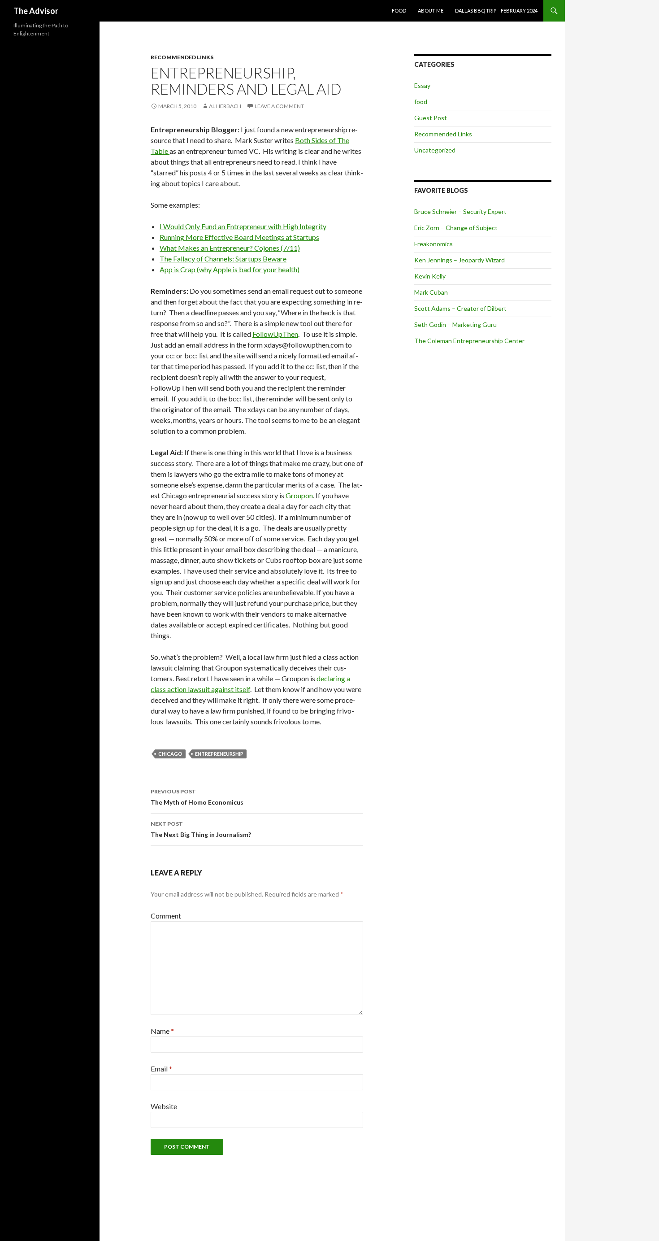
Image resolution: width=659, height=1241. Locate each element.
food (420, 101)
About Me (430, 10)
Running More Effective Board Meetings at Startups (239, 237)
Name (162, 1031)
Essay (422, 85)
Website (164, 1106)
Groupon (299, 495)
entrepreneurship (219, 754)
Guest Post (430, 118)
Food (399, 10)
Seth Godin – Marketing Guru (455, 324)
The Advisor (35, 11)
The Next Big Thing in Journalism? (201, 829)
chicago (170, 754)
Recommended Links (182, 57)
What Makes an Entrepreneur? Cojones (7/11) (230, 248)
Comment (166, 915)
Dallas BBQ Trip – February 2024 (496, 10)
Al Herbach (225, 106)
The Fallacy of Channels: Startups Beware (223, 258)
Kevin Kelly (430, 276)
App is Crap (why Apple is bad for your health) (229, 269)
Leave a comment (279, 106)
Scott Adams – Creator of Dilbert (460, 308)
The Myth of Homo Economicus (197, 797)
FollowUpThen (275, 334)
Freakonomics (433, 244)
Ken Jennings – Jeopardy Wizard (459, 260)
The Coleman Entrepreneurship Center (469, 340)
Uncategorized (434, 150)
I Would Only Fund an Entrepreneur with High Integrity (243, 226)
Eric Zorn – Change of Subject (456, 227)
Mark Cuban (431, 292)
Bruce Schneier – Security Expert (460, 211)
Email (161, 1068)
